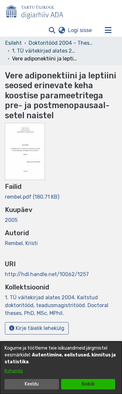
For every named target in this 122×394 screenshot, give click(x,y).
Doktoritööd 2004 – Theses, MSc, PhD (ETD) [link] (61, 43)
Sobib (88, 384)
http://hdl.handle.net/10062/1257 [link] (47, 274)
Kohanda (14, 371)
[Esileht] (37, 11)
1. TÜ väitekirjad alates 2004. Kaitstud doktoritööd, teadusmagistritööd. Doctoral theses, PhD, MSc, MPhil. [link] (44, 51)
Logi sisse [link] (80, 30)
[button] (52, 30)
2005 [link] (11, 220)
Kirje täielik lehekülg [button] (39, 328)
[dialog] (61, 367)
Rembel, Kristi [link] (21, 243)
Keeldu (32, 384)
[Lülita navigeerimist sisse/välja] (108, 30)
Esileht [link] (13, 43)
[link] (32, 197)
